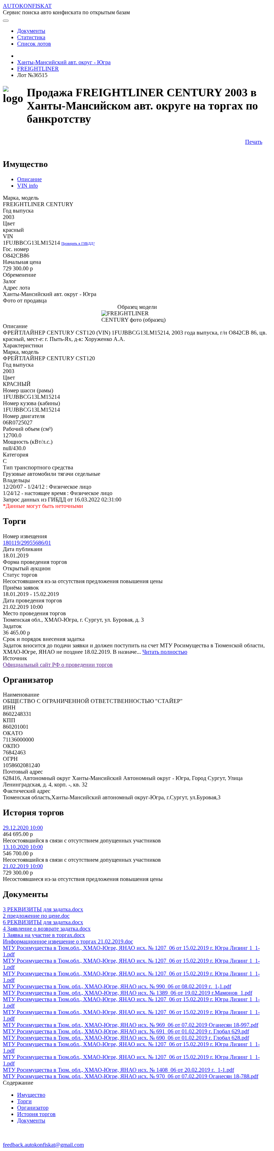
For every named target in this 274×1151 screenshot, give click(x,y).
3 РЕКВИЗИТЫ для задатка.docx (43, 909)
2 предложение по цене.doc (36, 916)
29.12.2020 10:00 (23, 828)
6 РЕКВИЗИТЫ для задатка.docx (43, 922)
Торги (24, 1101)
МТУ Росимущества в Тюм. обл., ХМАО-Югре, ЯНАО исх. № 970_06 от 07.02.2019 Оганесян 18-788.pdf (130, 1076)
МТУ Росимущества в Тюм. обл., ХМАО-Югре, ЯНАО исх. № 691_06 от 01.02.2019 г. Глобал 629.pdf (126, 1031)
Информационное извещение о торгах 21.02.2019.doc (68, 941)
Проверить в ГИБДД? (78, 243)
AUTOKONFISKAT (27, 6)
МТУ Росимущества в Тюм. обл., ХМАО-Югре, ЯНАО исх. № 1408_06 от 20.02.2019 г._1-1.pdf (118, 1070)
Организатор (33, 1108)
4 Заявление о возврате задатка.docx (47, 929)
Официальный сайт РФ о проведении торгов (58, 665)
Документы (31, 1120)
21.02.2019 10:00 (23, 866)
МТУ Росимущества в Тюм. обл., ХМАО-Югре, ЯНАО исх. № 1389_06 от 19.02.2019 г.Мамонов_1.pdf (127, 993)
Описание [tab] (29, 179)
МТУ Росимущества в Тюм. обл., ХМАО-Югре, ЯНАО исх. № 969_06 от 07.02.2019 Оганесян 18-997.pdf (130, 1025)
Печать (253, 142)
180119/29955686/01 (27, 543)
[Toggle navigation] (6, 21)
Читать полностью (164, 652)
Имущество (31, 1095)
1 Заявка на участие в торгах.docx (44, 935)
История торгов (36, 1114)
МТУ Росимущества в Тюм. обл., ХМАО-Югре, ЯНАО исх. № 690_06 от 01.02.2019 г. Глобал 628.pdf (126, 1038)
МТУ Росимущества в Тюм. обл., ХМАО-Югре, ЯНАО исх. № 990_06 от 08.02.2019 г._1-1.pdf (117, 986)
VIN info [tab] (27, 186)
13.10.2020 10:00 (23, 847)
